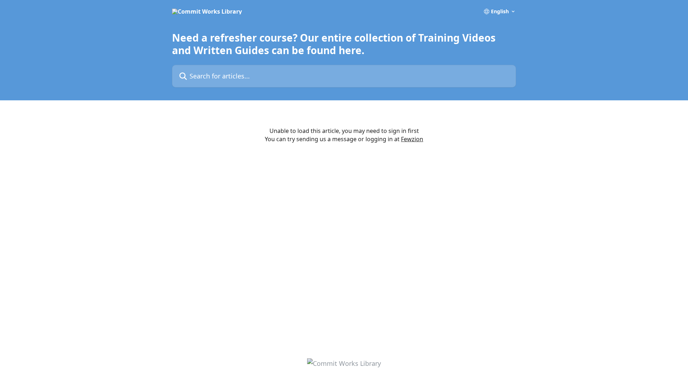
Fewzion (412, 139)
